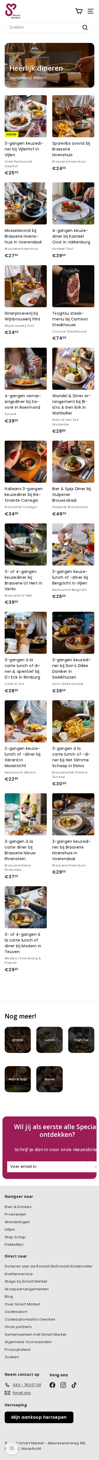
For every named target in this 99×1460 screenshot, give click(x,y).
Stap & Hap (15, 1237)
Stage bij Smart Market (26, 1281)
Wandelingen (17, 1222)
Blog (9, 1296)
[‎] (18, 1044)
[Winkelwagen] (78, 11)
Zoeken (12, 1357)
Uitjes (10, 1229)
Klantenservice (19, 1274)
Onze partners (18, 1326)
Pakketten (14, 1244)
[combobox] (49, 27)
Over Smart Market (22, 1304)
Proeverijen (15, 1214)
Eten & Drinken (18, 1206)
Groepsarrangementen (27, 1289)
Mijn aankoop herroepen (39, 1417)
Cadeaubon (16, 1311)
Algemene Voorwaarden (28, 1341)
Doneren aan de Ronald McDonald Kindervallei (48, 1266)
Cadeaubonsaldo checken (30, 1319)
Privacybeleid (18, 1349)
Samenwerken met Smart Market (36, 1334)
